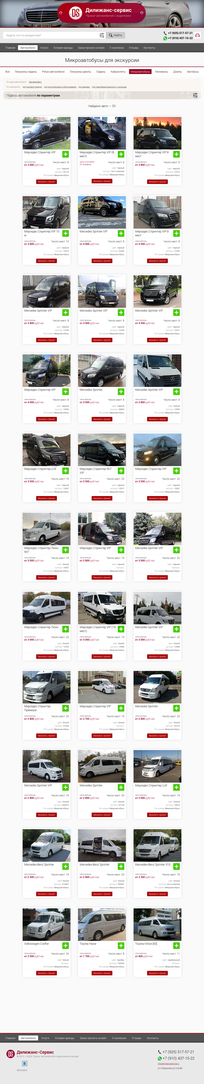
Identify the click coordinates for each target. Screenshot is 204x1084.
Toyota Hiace (88, 944)
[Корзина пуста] (197, 35)
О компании (117, 47)
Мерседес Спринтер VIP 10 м (41, 233)
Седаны (101, 71)
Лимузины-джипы (80, 71)
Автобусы (193, 71)
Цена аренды (30, 162)
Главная (10, 47)
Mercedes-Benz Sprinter (39, 864)
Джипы (177, 71)
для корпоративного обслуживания (60, 87)
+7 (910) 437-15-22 (180, 38)
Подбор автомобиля (33, 95)
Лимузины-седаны (26, 71)
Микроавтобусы (140, 71)
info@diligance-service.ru (168, 1063)
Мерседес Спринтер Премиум (37, 708)
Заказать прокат (46, 181)
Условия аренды (63, 47)
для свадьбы (84, 87)
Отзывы (133, 47)
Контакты (149, 47)
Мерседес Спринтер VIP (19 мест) (98, 629)
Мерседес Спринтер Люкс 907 (41, 550)
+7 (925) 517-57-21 (180, 33)
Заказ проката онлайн (91, 47)
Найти (118, 35)
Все (7, 71)
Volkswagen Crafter (36, 944)
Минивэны (161, 71)
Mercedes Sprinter (91, 390)
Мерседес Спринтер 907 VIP (96, 471)
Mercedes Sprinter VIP (93, 231)
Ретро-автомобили (53, 71)
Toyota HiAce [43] (146, 944)
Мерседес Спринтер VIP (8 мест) (97, 154)
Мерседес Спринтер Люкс (41, 627)
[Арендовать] (65, 154)
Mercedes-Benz (35, 82)
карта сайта (22, 1070)
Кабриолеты (118, 71)
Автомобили (27, 47)
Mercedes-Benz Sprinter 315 (152, 864)
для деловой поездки (32, 87)
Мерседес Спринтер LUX (40, 469)
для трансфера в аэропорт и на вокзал (109, 87)
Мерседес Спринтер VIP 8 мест (152, 154)
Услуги (44, 47)
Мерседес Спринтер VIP (39, 152)
